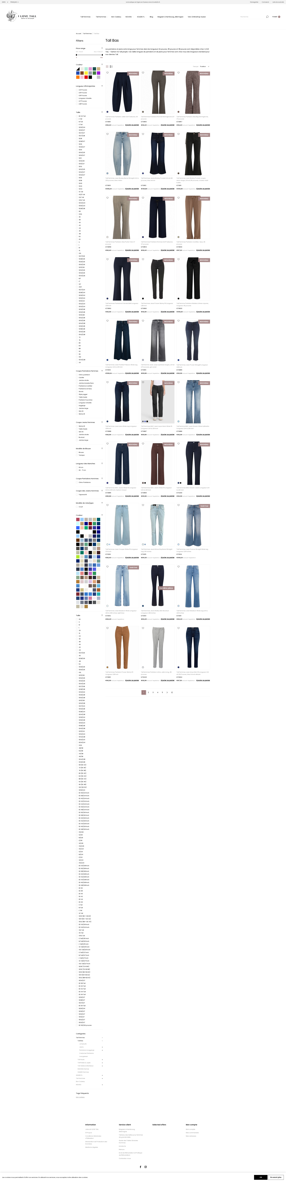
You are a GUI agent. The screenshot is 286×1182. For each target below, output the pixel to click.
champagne (98, 569)
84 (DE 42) (82, 776)
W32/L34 (82, 304)
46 (80, 231)
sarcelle (94, 69)
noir (90, 77)
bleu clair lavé (94, 557)
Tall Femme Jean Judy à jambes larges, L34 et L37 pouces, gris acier (157, 366)
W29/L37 (82, 147)
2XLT (80, 287)
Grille (107, 66)
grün (94, 524)
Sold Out (204, 506)
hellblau (82, 519)
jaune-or (86, 73)
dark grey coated (82, 544)
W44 (80, 189)
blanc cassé (98, 573)
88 (80, 348)
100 (80, 357)
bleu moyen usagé (90, 565)
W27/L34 (82, 290)
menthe (86, 69)
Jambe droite (84, 380)
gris (90, 73)
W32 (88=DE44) (84, 978)
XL (79, 250)
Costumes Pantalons (86, 1053)
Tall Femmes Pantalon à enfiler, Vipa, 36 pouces (191, 243)
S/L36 (81, 835)
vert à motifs (94, 573)
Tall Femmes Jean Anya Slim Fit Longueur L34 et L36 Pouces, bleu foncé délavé (193, 673)
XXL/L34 (81, 863)
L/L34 (80, 857)
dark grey (94, 540)
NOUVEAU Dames (83, 1069)
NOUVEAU (133, 73)
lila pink (90, 573)
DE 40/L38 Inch (84, 874)
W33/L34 (82, 306)
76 (79, 340)
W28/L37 (82, 141)
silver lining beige (94, 548)
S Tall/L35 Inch (84, 938)
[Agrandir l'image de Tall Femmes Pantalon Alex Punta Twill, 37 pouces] (122, 217)
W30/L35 (82, 152)
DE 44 (81, 899)
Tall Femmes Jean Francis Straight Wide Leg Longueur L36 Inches (192, 550)
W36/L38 (82, 326)
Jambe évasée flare (86, 383)
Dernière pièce (166, 588)
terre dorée (82, 590)
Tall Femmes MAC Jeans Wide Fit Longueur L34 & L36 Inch (156, 489)
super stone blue (78, 586)
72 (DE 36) (82, 768)
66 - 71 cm (82, 470)
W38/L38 (82, 329)
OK (261, 1177)
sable (82, 565)
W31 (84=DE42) (84, 975)
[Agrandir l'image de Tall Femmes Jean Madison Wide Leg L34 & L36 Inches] (193, 586)
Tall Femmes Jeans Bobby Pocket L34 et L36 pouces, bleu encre (157, 179)
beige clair (82, 557)
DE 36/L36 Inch (84, 812)
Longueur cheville (85, 98)
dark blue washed (98, 540)
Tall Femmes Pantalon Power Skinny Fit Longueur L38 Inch (119, 673)
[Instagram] (145, 1167)
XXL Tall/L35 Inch (84, 950)
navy (98, 524)
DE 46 (81, 902)
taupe (86, 519)
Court (81, 507)
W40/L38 (82, 332)
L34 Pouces (83, 90)
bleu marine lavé (78, 590)
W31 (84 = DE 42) (85, 919)
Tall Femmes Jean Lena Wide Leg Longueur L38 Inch (121, 427)
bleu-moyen (82, 569)
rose (90, 69)
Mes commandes (192, 1133)
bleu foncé (90, 557)
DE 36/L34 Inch (84, 793)
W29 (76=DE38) (84, 969)
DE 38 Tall (82, 983)
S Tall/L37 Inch (84, 952)
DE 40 (81, 894)
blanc (94, 77)
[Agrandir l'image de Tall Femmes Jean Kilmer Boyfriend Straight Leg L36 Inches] (157, 524)
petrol (98, 519)
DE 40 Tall (82, 986)
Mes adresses (191, 1136)
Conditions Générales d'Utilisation (93, 1137)
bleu (78, 73)
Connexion (265, 2)
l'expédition (120, 125)
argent (98, 77)
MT (80, 278)
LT (79, 281)
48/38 (81, 748)
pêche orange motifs (94, 582)
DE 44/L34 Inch (84, 804)
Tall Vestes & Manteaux (85, 1066)
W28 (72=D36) (84, 966)
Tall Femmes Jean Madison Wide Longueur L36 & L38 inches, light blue (121, 612)
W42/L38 (82, 334)
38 (80, 220)
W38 (80, 180)
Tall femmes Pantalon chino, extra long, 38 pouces (156, 673)
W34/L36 (82, 276)
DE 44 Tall (82, 992)
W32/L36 (82, 270)
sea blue (82, 540)
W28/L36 (82, 259)
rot (78, 519)
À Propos (88, 1133)
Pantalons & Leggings (86, 1050)
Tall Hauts (81, 1059)
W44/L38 (82, 360)
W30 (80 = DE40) (85, 916)
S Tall (80, 124)
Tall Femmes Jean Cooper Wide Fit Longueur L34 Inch (121, 550)
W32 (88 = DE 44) (85, 922)
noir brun (90, 577)
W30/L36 (82, 264)
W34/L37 (82, 980)
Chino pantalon (84, 375)
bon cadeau (80, 1097)
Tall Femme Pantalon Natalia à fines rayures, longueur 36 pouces (193, 304)
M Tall (81, 122)
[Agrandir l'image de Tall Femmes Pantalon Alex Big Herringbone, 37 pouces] (193, 92)
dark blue (98, 532)
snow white (90, 548)
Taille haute (83, 397)
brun (82, 73)
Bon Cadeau (80, 1081)
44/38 (81, 754)
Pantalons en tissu (85, 389)
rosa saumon (94, 598)
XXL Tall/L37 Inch (84, 964)
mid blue (78, 528)
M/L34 (81, 854)
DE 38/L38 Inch (84, 871)
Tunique (82, 455)
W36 (80, 178)
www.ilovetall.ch (154, 2)
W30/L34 (82, 298)
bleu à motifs (94, 594)
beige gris (98, 602)
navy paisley (94, 544)
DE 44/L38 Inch (84, 880)
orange (78, 77)
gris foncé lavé (86, 602)
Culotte (81, 377)
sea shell (86, 536)
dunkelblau (86, 524)
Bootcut (81, 437)
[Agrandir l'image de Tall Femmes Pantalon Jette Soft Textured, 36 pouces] (122, 92)
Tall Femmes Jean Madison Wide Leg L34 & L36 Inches (192, 612)
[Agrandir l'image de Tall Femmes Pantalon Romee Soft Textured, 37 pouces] (157, 217)
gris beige (78, 565)
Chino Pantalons (85, 482)
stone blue (86, 540)
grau (90, 519)
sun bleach (78, 573)
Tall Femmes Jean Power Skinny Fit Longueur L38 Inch (157, 304)
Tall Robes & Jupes (84, 1063)
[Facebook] (140, 1167)
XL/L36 (81, 843)
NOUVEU (78, 1085)
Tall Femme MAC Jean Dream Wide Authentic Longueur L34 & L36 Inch (193, 427)
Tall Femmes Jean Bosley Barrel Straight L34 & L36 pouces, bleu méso (122, 179)
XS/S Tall (82, 194)
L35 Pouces (83, 93)
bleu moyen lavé (86, 557)
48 (80, 234)
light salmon (82, 528)
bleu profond (82, 598)
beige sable (94, 553)
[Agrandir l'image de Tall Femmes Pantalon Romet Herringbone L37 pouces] (157, 92)
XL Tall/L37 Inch (84, 961)
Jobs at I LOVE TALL (92, 1129)
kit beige (78, 606)
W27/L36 (82, 256)
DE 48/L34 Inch (84, 810)
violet (98, 73)
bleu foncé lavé (98, 557)
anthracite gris (86, 561)
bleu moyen (86, 594)
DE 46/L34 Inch (84, 807)
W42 (80, 186)
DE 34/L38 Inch (84, 866)
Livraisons (122, 1146)
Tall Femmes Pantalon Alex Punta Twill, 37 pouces (120, 243)
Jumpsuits (83, 1044)
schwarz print (94, 532)
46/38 (81, 756)
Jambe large (83, 408)
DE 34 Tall (82, 116)
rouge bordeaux (78, 594)
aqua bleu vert (98, 594)
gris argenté (86, 582)
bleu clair (98, 586)
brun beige (86, 577)
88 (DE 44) (82, 779)
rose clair (82, 582)
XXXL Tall (82, 200)
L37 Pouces (83, 101)
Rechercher (267, 17)
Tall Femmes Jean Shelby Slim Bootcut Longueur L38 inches (155, 612)
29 (80, 630)
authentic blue (86, 598)
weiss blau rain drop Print (90, 532)
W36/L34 (82, 206)
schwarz (82, 536)
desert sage (98, 544)
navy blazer (82, 548)
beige (98, 69)
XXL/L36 (81, 846)
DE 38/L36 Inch (84, 815)
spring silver (90, 536)
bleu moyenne (90, 594)
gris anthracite (94, 577)
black (78, 532)
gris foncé (90, 602)
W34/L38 (82, 323)
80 (80, 343)
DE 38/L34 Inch (84, 796)
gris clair (78, 602)
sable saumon (82, 573)
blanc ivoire (90, 590)
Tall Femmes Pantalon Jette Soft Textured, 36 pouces (121, 118)
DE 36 (81, 888)
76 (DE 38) (82, 770)
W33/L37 (82, 175)
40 (80, 222)
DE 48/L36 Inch (84, 829)
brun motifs (98, 582)
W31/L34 (82, 301)
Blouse (81, 452)
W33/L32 (82, 692)
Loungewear (83, 1056)
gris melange (82, 602)
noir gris (94, 590)
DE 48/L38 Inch (84, 885)
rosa (82, 77)
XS (80, 239)
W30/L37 (82, 155)
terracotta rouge (98, 590)
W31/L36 (82, 267)
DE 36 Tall (82, 1006)
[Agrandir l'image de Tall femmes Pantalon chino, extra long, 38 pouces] (157, 647)
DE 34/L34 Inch (84, 927)
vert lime (78, 557)
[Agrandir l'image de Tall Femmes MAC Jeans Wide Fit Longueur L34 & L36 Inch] (157, 463)
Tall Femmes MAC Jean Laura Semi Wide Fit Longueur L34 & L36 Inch (156, 427)
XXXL (80, 214)
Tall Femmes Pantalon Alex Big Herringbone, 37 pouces (192, 118)
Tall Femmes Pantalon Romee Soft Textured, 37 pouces (157, 243)
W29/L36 (82, 262)
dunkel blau (98, 528)
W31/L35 (82, 161)
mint (78, 524)
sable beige (82, 606)
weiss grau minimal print (86, 532)
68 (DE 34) (82, 765)
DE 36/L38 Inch (84, 868)
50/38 (81, 751)
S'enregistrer (254, 2)
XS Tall (81, 933)
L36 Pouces (83, 95)
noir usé (86, 565)
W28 (80, 138)
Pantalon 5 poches (85, 400)
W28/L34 (82, 292)
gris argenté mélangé (82, 594)
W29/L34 (82, 295)
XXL (80, 253)
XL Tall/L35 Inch (84, 947)
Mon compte (190, 1129)
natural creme (86, 586)
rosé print (86, 553)
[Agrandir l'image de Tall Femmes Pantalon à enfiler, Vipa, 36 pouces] (193, 217)
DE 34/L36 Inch (84, 924)
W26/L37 (82, 130)
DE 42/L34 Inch (84, 801)
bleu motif (78, 598)
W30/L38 (82, 312)
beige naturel (94, 561)
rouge (86, 77)
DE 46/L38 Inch (84, 882)
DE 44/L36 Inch (84, 824)
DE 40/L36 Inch (84, 818)
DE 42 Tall (82, 989)
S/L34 (81, 852)
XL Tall (81, 192)
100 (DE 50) (83, 787)
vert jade (98, 561)
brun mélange (98, 577)
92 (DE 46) (82, 782)
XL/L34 (81, 860)
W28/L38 (82, 208)
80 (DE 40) (82, 773)
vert (94, 73)
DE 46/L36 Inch (84, 826)
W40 (80, 183)
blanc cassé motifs (86, 590)
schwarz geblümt (90, 544)
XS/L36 (81, 832)
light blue (78, 536)
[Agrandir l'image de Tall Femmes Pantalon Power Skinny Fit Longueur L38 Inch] (122, 647)
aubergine (90, 528)
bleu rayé (94, 569)
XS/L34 (81, 849)
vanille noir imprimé (86, 569)
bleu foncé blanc (78, 561)
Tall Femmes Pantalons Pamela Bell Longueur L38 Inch (121, 304)
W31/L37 (81, 164)
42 (80, 225)
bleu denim (94, 565)
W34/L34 (82, 203)
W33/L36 (82, 273)
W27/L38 (82, 136)
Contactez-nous (125, 1158)
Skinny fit (82, 414)
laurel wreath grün (86, 544)
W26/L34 (82, 127)
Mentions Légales (91, 1147)
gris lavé (94, 602)
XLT (80, 284)
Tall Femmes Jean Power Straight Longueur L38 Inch (192, 366)
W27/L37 (82, 133)
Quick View (107, 76)
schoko (78, 540)
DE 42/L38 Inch (84, 877)
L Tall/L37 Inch (83, 958)
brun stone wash (90, 586)
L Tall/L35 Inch (83, 944)
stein (78, 553)
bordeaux (90, 524)
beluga (78, 548)
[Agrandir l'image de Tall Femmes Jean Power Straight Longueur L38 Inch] (193, 340)
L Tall (80, 119)
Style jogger (83, 394)
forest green (82, 553)
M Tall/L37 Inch (84, 955)
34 (80, 362)
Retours (121, 1149)
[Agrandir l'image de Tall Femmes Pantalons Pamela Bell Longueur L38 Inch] (122, 279)
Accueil (78, 33)
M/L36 (81, 838)
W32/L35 (82, 169)
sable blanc (82, 561)
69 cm (81, 467)
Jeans (81, 1047)
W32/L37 (82, 172)
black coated (78, 544)
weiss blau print (82, 532)
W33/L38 (82, 320)
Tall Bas (80, 1041)
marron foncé (98, 553)
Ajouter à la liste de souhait (107, 72)
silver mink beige (86, 548)
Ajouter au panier (132, 125)
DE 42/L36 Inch (84, 821)
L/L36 (80, 840)
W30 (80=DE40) (84, 972)
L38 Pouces (83, 104)
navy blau (98, 536)
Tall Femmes (80, 1038)
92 (80, 351)
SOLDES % (79, 1075)
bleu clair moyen (98, 565)
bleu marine (90, 569)
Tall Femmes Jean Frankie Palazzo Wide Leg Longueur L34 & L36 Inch (121, 366)
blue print (94, 528)
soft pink (90, 598)
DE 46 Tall (82, 994)
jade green (86, 528)
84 (80, 346)
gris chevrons (90, 561)
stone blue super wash (90, 540)
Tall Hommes (80, 1078)
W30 (80, 150)
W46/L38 (82, 762)
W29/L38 (82, 309)
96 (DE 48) (82, 784)
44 (80, 228)
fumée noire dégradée (78, 569)
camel (82, 524)
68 (80, 211)
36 (80, 217)
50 (80, 236)
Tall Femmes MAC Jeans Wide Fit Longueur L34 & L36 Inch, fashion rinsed (120, 489)
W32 (80, 166)
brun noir (94, 586)
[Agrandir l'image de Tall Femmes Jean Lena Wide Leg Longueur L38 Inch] (122, 401)
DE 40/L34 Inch (84, 798)
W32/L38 (82, 318)
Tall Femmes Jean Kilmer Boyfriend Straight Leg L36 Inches (156, 550)
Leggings (82, 405)
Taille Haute (83, 429)
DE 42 (81, 896)
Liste (111, 66)
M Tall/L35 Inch (84, 941)
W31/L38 (82, 315)
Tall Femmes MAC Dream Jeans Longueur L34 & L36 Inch (193, 489)
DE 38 (81, 891)
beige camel (78, 582)
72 (79, 337)
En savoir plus (275, 1177)
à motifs (78, 69)
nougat (98, 548)
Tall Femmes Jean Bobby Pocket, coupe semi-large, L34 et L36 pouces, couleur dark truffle (192, 180)
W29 (80, 144)
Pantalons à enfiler (85, 386)
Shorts (81, 391)
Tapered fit (83, 494)
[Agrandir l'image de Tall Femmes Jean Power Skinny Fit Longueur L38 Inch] (157, 279)
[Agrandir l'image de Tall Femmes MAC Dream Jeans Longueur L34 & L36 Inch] (193, 463)
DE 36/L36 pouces (85, 1025)
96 (80, 354)
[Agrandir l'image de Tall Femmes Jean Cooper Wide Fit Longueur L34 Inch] (122, 524)
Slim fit (81, 411)
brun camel (86, 606)
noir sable (86, 573)
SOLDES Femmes (83, 1072)
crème (82, 69)
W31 (80, 158)
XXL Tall (81, 197)
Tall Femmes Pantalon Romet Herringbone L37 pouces (157, 118)
